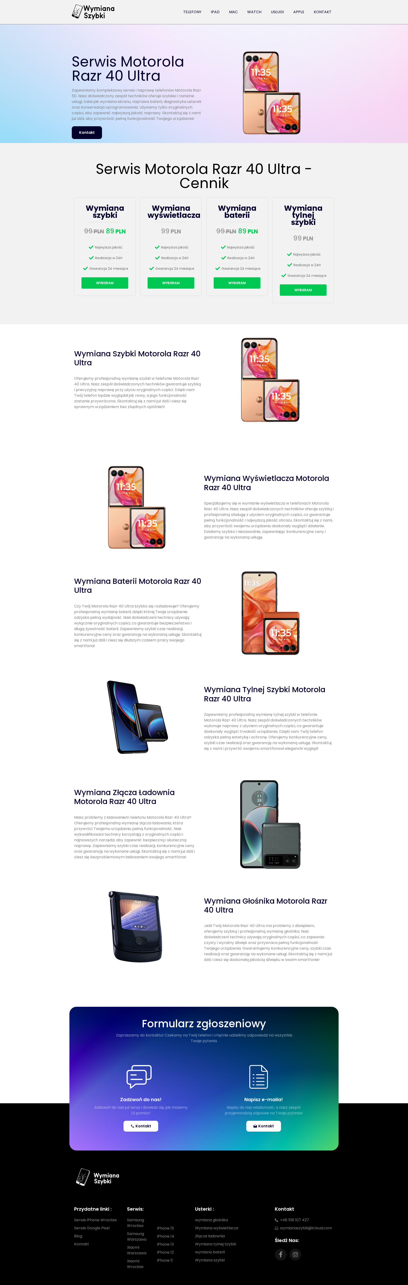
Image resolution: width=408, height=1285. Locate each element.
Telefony (192, 12)
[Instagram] (295, 1254)
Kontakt (323, 12)
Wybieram (105, 283)
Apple (298, 12)
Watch (254, 12)
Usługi (277, 12)
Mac (233, 12)
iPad (215, 12)
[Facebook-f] (281, 1254)
